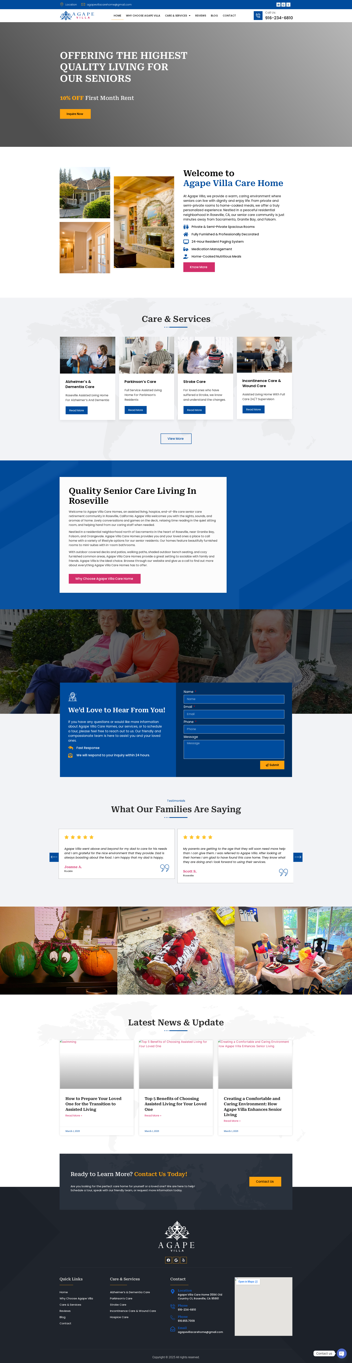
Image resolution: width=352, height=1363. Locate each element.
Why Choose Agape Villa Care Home (104, 578)
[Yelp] (288, 5)
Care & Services (176, 15)
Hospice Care (119, 1317)
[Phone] (172, 1306)
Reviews (200, 15)
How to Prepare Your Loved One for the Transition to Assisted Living (93, 1104)
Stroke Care (118, 1305)
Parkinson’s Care (121, 1298)
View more (176, 438)
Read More (76, 410)
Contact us (265, 1181)
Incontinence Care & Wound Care (133, 1311)
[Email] (172, 1329)
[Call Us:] (258, 15)
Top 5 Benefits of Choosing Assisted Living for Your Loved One (176, 1104)
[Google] (283, 5)
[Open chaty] (342, 1353)
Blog (214, 15)
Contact (229, 15)
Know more (198, 267)
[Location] (172, 1291)
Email (188, 707)
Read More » (73, 1115)
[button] (54, 857)
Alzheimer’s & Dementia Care (130, 1292)
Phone (189, 722)
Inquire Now (75, 114)
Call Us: (270, 12)
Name (189, 692)
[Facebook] (278, 5)
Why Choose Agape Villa (143, 15)
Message (191, 737)
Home (117, 15)
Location (185, 1290)
